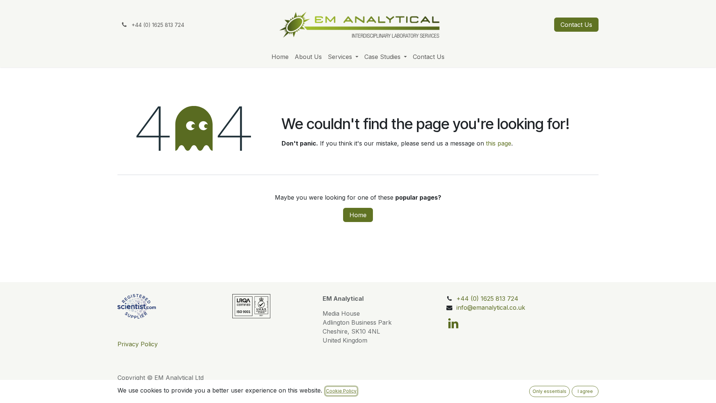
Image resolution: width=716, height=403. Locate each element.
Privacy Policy (137, 344)
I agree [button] (585, 391)
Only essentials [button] (549, 391)
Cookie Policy (341, 391)
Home (358, 215)
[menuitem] (280, 56)
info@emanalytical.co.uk (490, 307)
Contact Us (576, 24)
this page (498, 143)
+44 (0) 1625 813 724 (487, 298)
